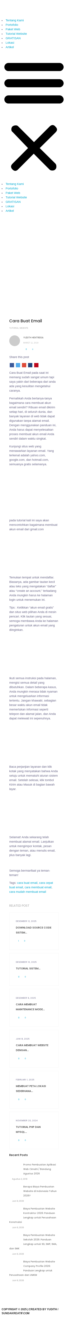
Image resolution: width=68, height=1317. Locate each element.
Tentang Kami (15, 20)
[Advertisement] (34, 250)
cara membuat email (38, 887)
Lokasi (10, 42)
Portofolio (12, 24)
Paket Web (13, 29)
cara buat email (27, 883)
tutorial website (18, 328)
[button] (34, 115)
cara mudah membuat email (27, 891)
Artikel (10, 47)
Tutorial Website (16, 33)
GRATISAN (13, 38)
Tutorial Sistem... (28, 968)
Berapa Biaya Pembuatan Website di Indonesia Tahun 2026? (40, 1191)
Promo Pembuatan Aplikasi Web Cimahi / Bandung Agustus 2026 (39, 1169)
